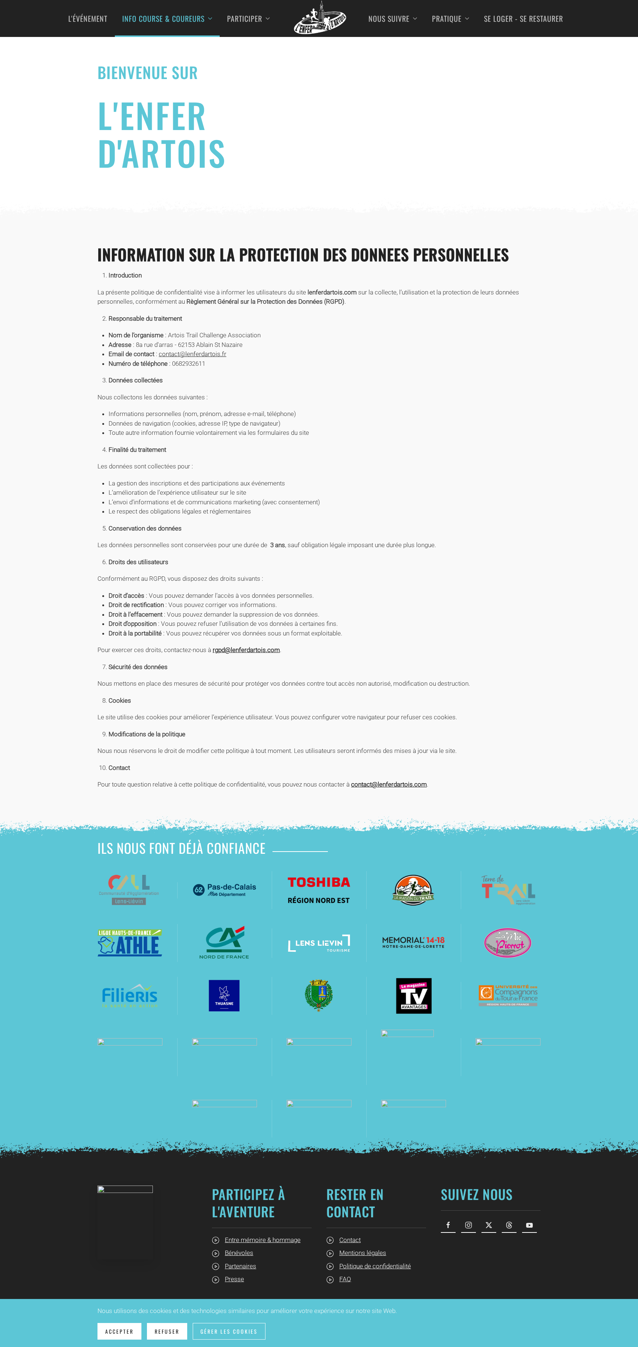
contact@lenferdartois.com (389, 784)
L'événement (87, 18)
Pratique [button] (447, 18)
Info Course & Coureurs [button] (163, 18)
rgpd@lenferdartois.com (246, 650)
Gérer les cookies (229, 1331)
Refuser (167, 1331)
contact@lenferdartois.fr (192, 354)
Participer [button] (244, 18)
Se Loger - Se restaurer (523, 18)
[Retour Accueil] (319, 18)
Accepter (119, 1331)
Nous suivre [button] (388, 18)
